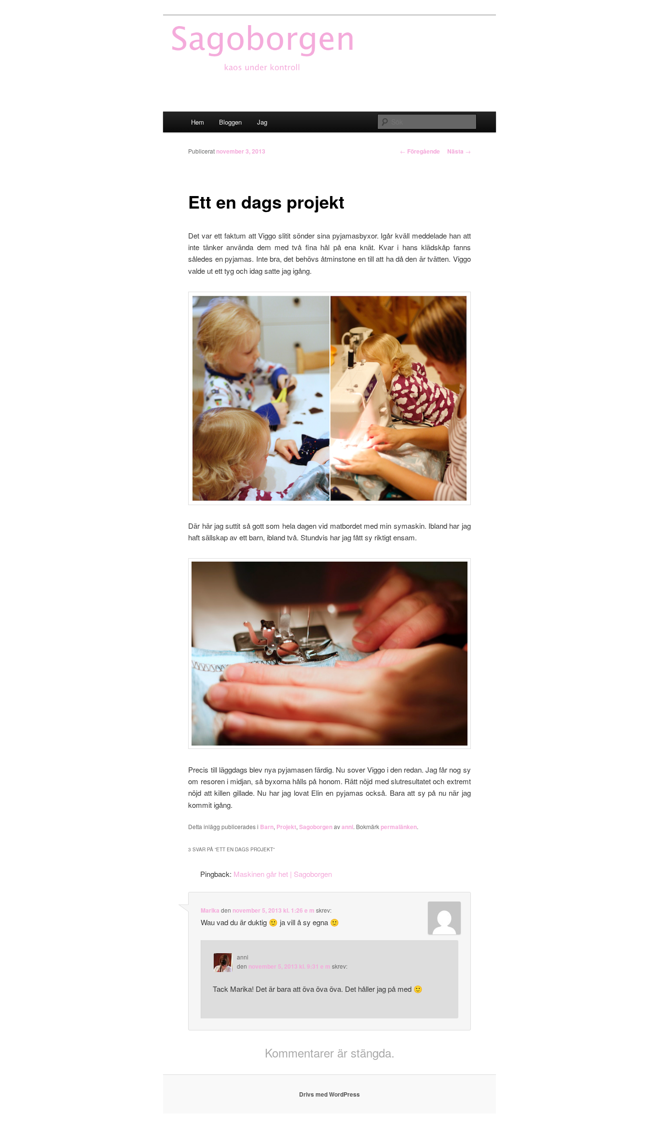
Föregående (420, 151)
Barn (267, 826)
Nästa (459, 151)
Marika (210, 910)
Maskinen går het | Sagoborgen (282, 874)
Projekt (286, 826)
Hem (197, 122)
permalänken (399, 826)
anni (347, 826)
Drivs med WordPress (329, 1094)
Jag (262, 122)
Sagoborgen (315, 826)
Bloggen (230, 122)
